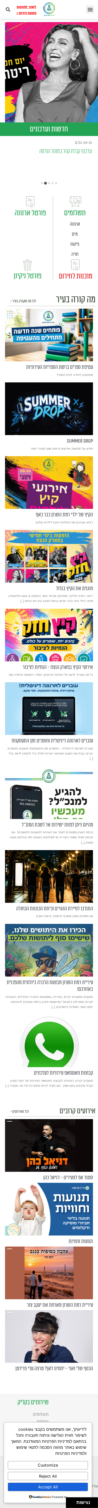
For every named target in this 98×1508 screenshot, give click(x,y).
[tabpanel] (51, 72)
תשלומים (75, 213)
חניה (74, 254)
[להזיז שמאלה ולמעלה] (70, 1501)
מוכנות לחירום (75, 276)
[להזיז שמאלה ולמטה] (70, 1504)
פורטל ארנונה (30, 213)
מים (75, 234)
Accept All (48, 1486)
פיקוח (74, 244)
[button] (90, 9)
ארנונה (75, 224)
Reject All (48, 1476)
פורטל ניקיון (27, 276)
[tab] (42, 183)
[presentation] (49, 335)
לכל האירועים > (20, 1112)
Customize (48, 1465)
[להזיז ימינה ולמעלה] (72, 1501)
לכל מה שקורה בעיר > (23, 301)
